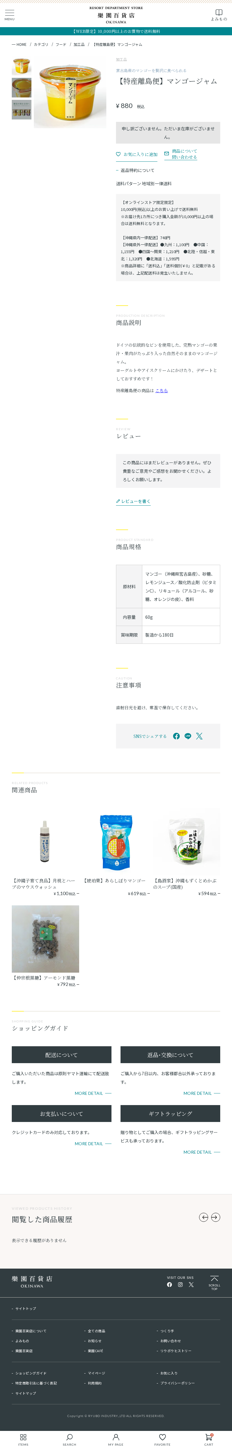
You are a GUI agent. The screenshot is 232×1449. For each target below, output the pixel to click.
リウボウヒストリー (176, 1350)
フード (61, 44)
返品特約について (138, 170)
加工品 (79, 44)
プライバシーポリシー (177, 1383)
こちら (161, 390)
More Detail (89, 1093)
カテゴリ (41, 44)
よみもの (22, 1340)
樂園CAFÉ (95, 1350)
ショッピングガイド (31, 1373)
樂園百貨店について (31, 1330)
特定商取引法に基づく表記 (36, 1383)
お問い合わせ (170, 1340)
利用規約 (95, 1383)
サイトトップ (25, 1308)
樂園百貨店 (24, 1350)
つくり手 (167, 1330)
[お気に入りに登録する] (136, 154)
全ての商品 (96, 1330)
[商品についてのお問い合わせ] (180, 153)
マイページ (96, 1373)
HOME (22, 44)
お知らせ (95, 1340)
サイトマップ (25, 1393)
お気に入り (169, 1373)
